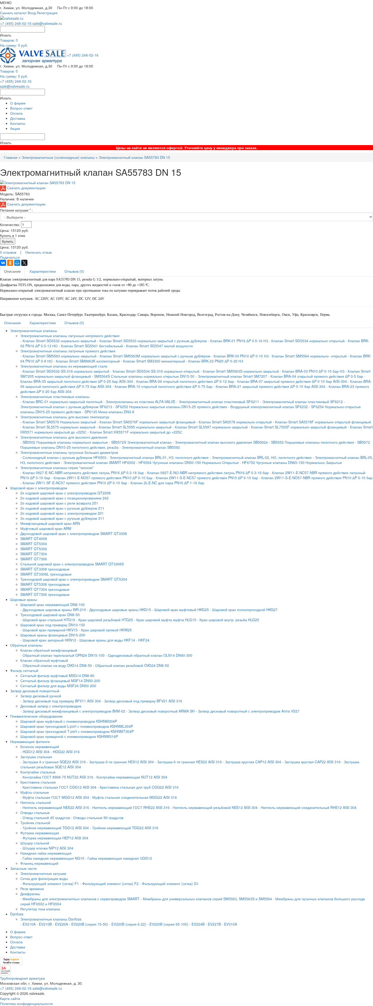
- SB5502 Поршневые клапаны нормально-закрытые (64, 442)
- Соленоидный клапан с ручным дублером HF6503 (63, 457)
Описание (12, 271)
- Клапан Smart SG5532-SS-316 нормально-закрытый (64, 371)
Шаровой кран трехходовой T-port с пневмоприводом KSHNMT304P (77, 731)
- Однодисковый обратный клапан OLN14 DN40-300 (149, 655)
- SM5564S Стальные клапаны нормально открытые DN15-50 (143, 376)
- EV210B (44, 924)
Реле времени (32, 888)
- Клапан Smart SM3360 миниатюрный (153, 360)
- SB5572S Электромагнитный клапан (141, 442)
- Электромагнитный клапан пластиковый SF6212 (301, 401)
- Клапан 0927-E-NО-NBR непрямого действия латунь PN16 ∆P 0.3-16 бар (207, 472)
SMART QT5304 (33, 543)
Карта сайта (10, 998)
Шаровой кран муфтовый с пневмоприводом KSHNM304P (68, 721)
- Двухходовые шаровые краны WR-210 (53, 609)
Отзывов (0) (74, 271)
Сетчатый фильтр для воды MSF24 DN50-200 (58, 685)
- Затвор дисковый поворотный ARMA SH (160, 711)
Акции (15, 128)
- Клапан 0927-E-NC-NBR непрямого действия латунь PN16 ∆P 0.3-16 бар (82, 472)
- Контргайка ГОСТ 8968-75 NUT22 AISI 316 (56, 776)
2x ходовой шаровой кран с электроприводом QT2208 (65, 492)
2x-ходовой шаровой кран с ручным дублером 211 (62, 508)
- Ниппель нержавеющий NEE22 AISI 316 (54, 807)
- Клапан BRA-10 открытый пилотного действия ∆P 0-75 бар (162, 386)
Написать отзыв (38, 252)
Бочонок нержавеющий (39, 746)
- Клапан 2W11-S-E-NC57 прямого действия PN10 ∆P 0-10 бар (206, 477)
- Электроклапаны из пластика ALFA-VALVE (139, 401)
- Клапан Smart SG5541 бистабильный (91, 345)
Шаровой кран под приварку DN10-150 (52, 624)
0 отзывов (8, 252)
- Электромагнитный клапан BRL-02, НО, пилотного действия (261, 457)
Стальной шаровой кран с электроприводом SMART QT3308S (72, 563)
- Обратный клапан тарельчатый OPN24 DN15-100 (62, 655)
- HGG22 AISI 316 (65, 751)
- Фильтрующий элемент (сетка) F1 (49, 883)
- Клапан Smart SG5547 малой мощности (158, 345)
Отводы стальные (35, 812)
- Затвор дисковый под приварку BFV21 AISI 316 (142, 700)
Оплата (16, 113)
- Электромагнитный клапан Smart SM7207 (231, 376)
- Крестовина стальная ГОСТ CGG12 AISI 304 (58, 787)
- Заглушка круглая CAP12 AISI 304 (252, 761)
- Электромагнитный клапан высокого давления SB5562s (220, 442)
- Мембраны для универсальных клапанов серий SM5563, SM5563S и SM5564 (206, 898)
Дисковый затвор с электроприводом (50, 705)
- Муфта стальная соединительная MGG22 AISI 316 (133, 797)
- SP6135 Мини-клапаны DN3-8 (108, 411)
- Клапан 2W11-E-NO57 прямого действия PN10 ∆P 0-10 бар (102, 477)
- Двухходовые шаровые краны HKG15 (119, 609)
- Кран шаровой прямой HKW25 (105, 629)
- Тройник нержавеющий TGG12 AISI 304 (54, 827)
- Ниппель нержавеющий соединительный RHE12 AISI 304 (308, 807)
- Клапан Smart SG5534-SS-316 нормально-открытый (154, 371)
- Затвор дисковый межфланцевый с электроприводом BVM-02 (72, 711)
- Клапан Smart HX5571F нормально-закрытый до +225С (135, 432)
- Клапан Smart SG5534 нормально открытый (307, 340)
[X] (24, 263)
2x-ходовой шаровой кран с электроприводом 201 (62, 513)
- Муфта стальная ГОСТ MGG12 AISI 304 (54, 797)
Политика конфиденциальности (26, 1003)
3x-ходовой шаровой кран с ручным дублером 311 (62, 518)
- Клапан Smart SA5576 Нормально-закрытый (58, 421)
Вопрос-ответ (21, 108)
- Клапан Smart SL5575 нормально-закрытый (57, 426)
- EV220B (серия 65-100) (167, 924)
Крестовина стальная (38, 782)
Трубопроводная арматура (22, 978)
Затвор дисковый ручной (40, 695)
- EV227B (213, 924)
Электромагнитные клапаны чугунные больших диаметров (69, 452)
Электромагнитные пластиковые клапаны (55, 396)
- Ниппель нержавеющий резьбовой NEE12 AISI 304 (214, 807)
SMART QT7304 (33, 553)
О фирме (18, 103)
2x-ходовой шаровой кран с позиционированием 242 (64, 497)
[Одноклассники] (10, 263)
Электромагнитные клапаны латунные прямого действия (67, 350)
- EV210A (28, 924)
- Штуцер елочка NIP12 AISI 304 (46, 848)
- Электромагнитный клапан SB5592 (150, 447)
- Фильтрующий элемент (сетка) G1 (169, 883)
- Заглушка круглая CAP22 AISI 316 (311, 761)
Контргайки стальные (38, 771)
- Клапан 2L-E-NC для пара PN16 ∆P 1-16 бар (166, 482)
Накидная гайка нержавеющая (46, 853)
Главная (11, 157)
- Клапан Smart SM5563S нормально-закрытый (239, 371)
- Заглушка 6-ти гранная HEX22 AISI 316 (188, 761)
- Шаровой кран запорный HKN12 (48, 640)
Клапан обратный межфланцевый (48, 650)
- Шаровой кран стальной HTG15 (47, 619)
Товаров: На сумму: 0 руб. (14, 43)
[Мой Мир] (17, 263)
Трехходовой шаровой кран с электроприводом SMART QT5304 (73, 579)
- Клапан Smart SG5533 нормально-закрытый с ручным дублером (152, 340)
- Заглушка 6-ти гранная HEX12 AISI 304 (120, 761)
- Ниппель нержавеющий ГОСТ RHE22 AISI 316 (129, 807)
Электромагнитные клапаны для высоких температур (64, 416)
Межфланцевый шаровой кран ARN (50, 523)
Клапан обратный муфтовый (44, 660)
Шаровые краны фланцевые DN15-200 (52, 634)
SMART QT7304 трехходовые (45, 589)
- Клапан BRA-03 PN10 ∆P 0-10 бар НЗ (312, 371)
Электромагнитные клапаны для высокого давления (63, 437)
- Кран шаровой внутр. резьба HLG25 (228, 619)
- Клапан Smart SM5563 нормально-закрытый (58, 355)
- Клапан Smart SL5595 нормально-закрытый (134, 426)
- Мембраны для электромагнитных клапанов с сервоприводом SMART (80, 898)
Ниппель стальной (35, 802)
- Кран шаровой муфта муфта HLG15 (165, 619)
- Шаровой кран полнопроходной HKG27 (244, 609)
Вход (32, 12)
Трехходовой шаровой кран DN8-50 (50, 614)
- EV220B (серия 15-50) (88, 924)
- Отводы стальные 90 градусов (97, 817)
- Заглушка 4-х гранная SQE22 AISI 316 (53, 761)
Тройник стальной (35, 822)
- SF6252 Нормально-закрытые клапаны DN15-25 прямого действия (170, 406)
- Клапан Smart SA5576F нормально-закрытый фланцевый (146, 421)
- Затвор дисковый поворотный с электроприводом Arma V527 (247, 711)
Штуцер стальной (34, 842)
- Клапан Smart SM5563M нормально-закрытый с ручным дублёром (153, 355)
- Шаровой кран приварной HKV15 (49, 629)
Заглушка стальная (36, 756)
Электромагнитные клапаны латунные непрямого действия (70, 335)
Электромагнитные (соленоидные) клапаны (58, 157)
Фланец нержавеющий (39, 863)
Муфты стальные (34, 792)
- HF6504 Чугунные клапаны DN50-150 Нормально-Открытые (187, 462)
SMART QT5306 (33, 548)
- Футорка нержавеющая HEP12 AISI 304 (54, 837)
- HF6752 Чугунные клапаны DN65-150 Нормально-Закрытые (291, 462)
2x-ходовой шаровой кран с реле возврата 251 (59, 503)
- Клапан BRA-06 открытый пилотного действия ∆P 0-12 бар (184, 381)
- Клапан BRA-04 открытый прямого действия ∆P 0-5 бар (316, 376)
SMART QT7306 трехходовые (45, 594)
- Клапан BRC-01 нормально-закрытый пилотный (61, 401)
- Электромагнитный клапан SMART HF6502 (98, 462)
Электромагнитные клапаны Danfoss (50, 919)
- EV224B (197, 924)
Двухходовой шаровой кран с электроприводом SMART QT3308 (73, 533)
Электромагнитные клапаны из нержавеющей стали (63, 366)
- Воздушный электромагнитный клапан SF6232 (268, 406)
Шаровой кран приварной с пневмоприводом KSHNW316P (69, 736)
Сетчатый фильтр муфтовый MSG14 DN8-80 (57, 675)
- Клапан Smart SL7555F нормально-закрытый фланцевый (298, 426)
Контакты (17, 123)
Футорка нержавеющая (39, 832)
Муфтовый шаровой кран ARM (45, 528)
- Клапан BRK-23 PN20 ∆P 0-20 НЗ (214, 360)
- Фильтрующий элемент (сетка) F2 (109, 883)
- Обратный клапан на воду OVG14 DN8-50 (56, 665)
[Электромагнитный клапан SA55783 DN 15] (37, 182)
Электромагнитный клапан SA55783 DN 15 (134, 157)
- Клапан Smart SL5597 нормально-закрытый (210, 426)
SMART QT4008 (33, 538)
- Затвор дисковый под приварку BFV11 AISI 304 (60, 700)
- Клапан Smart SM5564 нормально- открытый (308, 355)
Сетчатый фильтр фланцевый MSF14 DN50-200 (60, 680)
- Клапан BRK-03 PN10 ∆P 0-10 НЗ (239, 355)
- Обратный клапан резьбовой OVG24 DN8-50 (131, 665)
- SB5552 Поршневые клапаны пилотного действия (311, 442)
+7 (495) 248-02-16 (15, 23)
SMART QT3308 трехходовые (45, 568)
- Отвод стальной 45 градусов (45, 817)
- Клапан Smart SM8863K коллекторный (87, 360)
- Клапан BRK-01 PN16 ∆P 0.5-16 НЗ (238, 340)
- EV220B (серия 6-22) (127, 924)
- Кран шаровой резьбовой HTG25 (104, 619)
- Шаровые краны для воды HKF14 (106, 640)
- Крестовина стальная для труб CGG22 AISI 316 (138, 787)
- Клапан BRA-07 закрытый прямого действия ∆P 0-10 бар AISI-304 (291, 381)
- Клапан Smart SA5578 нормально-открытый (234, 421)
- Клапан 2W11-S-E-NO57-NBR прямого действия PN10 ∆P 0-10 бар (315, 477)
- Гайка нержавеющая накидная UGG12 (118, 858)
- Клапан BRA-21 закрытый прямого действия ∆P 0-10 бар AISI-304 (269, 386)
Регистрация (47, 12)
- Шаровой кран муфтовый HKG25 (180, 609)
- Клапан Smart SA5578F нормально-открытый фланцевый (322, 421)
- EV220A (60, 924)
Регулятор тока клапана (40, 908)
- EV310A (229, 924)
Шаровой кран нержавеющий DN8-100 (52, 604)
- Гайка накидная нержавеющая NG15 (52, 858)
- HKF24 (142, 640)
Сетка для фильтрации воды (44, 878)
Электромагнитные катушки (43, 873)
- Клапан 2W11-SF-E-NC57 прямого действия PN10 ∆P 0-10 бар (73, 482)
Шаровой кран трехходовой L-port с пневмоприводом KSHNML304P (76, 726)
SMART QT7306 (33, 558)
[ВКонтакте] (3, 263)
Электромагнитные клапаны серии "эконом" (57, 467)
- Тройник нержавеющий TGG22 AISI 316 (124, 827)
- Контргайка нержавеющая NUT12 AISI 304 (130, 776)
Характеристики (42, 271)
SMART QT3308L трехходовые (46, 574)
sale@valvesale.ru (47, 23)
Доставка (17, 118)
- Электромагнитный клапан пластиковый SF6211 (217, 401)
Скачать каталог (13, 12)
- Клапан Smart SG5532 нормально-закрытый (58, 340)
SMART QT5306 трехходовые (45, 584)
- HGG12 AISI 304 (34, 751)
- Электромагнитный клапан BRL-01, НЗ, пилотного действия (158, 457)
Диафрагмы (30, 893)
